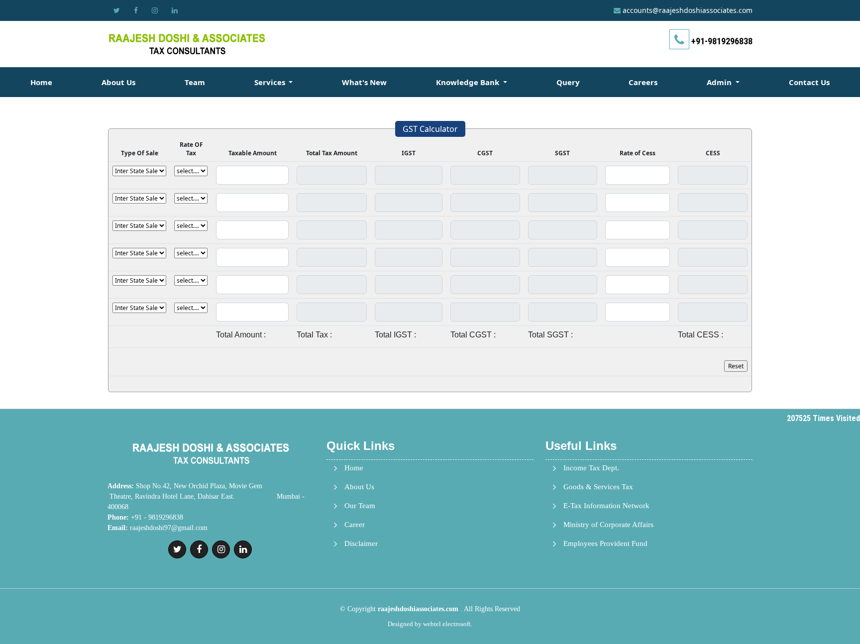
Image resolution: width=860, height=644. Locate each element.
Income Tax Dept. (591, 468)
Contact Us (809, 82)
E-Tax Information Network (606, 506)
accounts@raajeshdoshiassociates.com (687, 10)
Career (354, 525)
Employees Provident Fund (605, 543)
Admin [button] (720, 82)
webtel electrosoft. (447, 624)
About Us (118, 82)
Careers (643, 82)
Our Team (359, 506)
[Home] (187, 43)
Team (195, 82)
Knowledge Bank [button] (468, 82)
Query (568, 82)
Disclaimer (361, 543)
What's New (364, 82)
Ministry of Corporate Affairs (608, 525)
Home (41, 82)
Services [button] (270, 82)
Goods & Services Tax (598, 487)
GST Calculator (430, 128)
